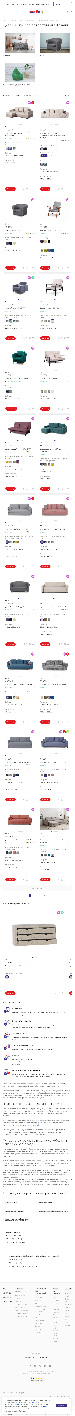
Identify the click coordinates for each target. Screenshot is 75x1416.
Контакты (7, 1293)
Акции (5, 1289)
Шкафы (67, 1307)
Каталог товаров (20, 1295)
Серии (55, 1297)
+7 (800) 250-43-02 (15, 1235)
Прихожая (56, 1309)
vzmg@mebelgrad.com (19, 1263)
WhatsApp (45, 1366)
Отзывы (37, 1317)
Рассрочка (18, 1301)
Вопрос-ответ (39, 1326)
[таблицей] (71, 95)
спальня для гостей (31, 1125)
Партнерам (7, 1301)
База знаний (39, 1323)
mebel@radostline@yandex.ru (18, 1239)
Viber (40, 1366)
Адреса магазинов (41, 1306)
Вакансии (38, 1303)
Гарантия (38, 1329)
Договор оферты (21, 1316)
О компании (39, 1297)
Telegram (30, 1366)
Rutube (35, 1366)
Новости (38, 1300)
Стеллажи (68, 1310)
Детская (55, 1306)
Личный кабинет (20, 1313)
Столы (67, 1316)
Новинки (55, 1341)
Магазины (7, 1297)
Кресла (67, 1322)
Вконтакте (25, 1366)
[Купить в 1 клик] (27, 189)
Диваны (67, 1293)
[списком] (68, 95)
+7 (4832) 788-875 (18, 1259)
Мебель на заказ (20, 1307)
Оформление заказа (22, 1298)
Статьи (37, 1314)
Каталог (68, 1289)
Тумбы (67, 1313)
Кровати (67, 1296)
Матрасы (68, 1304)
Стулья (67, 1319)
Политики (38, 1332)
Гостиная (56, 1300)
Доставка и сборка (21, 1304)
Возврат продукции (21, 1310)
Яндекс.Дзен (50, 1366)
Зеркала (55, 1338)
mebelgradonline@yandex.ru (39, 1357)
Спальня (55, 1303)
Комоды (67, 1325)
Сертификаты (39, 1320)
